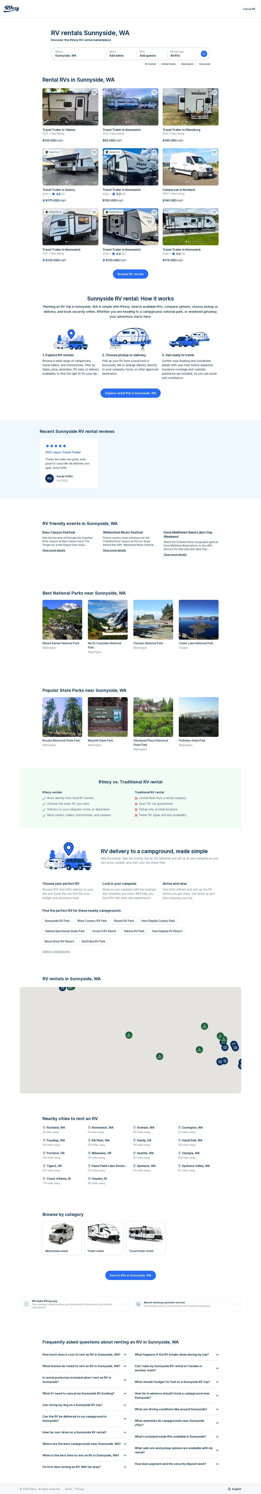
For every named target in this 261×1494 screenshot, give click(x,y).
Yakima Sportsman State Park (65, 931)
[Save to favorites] (94, 92)
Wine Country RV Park (92, 921)
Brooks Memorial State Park (61, 740)
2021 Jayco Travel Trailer (63, 452)
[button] (78, 54)
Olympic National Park (148, 643)
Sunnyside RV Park (57, 921)
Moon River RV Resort (59, 941)
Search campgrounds (56, 951)
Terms (68, 1488)
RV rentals (150, 64)
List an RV (249, 8)
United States (168, 64)
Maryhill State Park (100, 740)
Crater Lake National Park (196, 643)
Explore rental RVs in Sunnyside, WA (130, 393)
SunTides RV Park (93, 941)
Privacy (80, 1488)
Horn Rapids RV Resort (167, 931)
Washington (187, 64)
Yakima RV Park (134, 931)
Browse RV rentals (131, 274)
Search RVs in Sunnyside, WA (130, 1275)
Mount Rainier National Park (60, 643)
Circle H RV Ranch (104, 931)
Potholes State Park (192, 740)
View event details (53, 550)
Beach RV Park (124, 921)
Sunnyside (204, 64)
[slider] (56, 194)
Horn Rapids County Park (158, 921)
